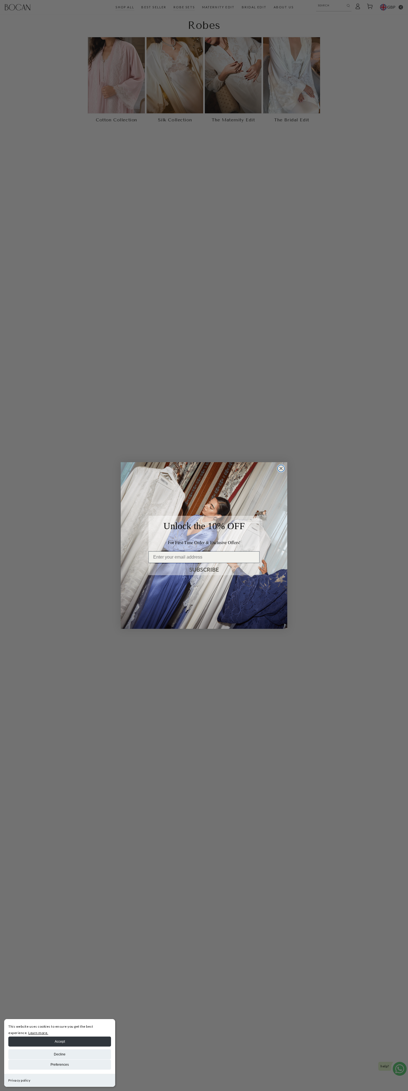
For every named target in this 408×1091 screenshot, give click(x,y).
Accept (60, 1042)
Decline (60, 1054)
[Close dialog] (281, 468)
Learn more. (38, 1033)
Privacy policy (19, 1080)
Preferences (60, 1065)
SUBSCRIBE (204, 569)
